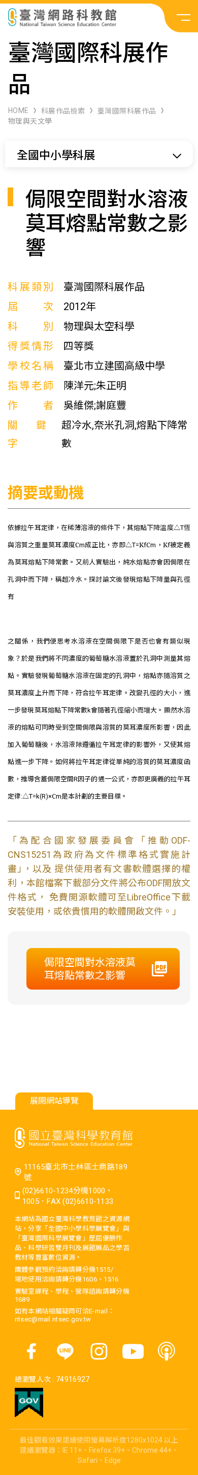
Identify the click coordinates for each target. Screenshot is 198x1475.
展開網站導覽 (54, 1101)
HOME (18, 110)
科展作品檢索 (63, 111)
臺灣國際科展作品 (126, 111)
